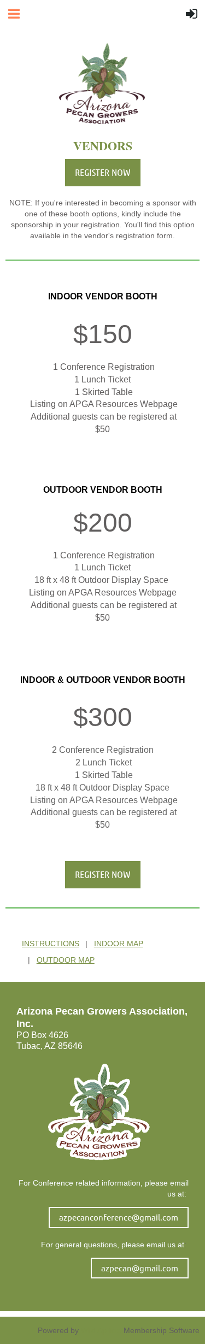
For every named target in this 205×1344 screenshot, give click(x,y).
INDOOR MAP (118, 943)
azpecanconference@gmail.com (118, 1217)
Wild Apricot (101, 1330)
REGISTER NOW (103, 172)
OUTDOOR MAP (66, 960)
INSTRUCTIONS (50, 943)
